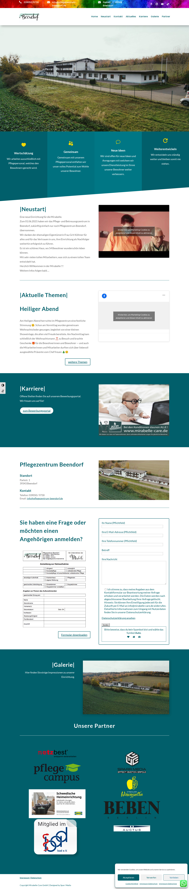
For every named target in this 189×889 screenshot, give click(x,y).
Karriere (143, 16)
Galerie (155, 16)
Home (94, 16)
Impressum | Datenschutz (31, 878)
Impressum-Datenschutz (149, 884)
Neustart (106, 16)
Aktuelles (131, 16)
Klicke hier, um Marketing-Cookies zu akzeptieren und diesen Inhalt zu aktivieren (134, 231)
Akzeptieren (128, 877)
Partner (166, 16)
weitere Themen (77, 361)
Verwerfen (151, 877)
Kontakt (118, 16)
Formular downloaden (74, 634)
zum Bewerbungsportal (37, 410)
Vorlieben (174, 877)
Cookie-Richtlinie (132, 884)
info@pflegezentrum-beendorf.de (45, 498)
